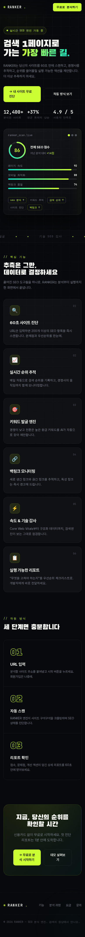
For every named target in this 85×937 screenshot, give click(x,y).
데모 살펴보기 (57, 857)
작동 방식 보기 (62, 94)
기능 (41, 905)
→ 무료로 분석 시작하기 (27, 857)
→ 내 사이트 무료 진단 (20, 94)
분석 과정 (55, 905)
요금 (68, 905)
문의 (79, 905)
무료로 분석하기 (67, 7)
